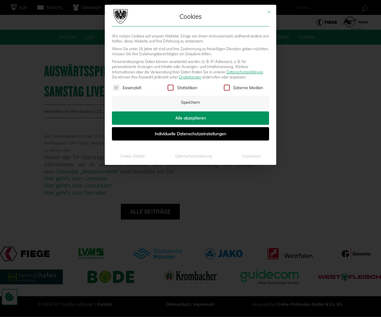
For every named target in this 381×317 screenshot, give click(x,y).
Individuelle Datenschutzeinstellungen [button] (190, 133)
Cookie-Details (132, 156)
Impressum (251, 156)
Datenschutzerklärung (245, 72)
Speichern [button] (190, 102)
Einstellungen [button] (190, 77)
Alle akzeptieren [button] (190, 118)
